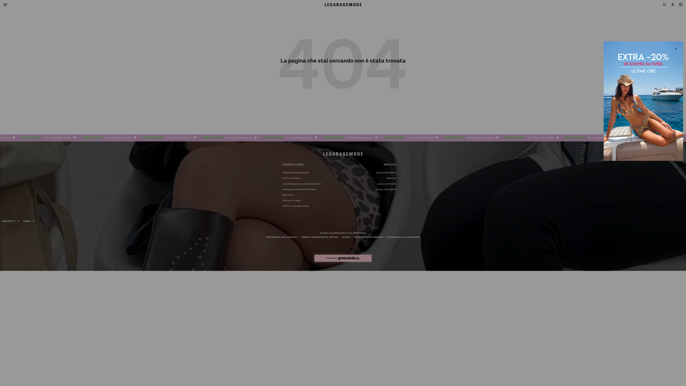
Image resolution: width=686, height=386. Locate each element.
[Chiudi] (675, 49)
